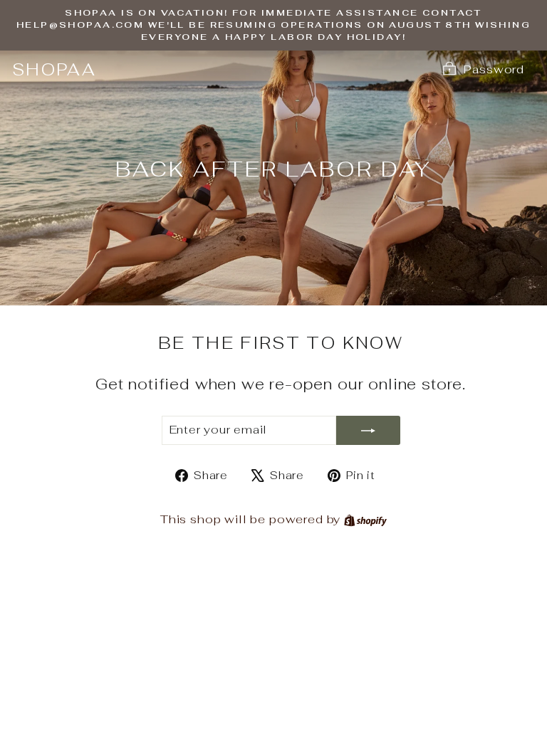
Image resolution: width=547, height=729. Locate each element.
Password (494, 69)
